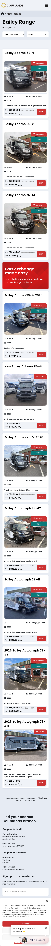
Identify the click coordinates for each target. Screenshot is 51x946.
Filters (30, 34)
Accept (25, 923)
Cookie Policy (19, 943)
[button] (47, 901)
